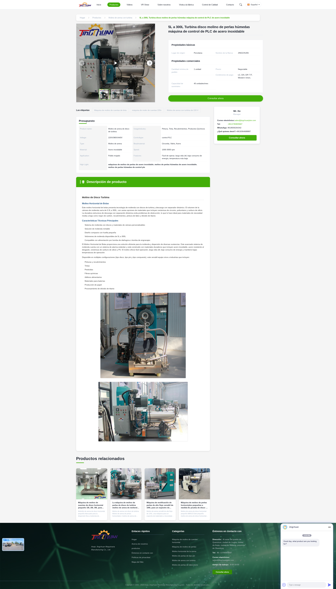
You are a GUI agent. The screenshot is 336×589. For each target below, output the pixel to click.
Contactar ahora (92, 516)
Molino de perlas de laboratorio (185, 565)
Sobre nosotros (164, 5)
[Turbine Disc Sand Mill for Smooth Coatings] (115, 63)
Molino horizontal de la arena (184, 551)
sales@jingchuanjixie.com (245, 120)
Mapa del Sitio (137, 562)
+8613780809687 (235, 124)
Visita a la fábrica (186, 5)
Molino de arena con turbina (183, 560)
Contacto (230, 5)
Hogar (134, 539)
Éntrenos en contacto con (142, 553)
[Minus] (329, 527)
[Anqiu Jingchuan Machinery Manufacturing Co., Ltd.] (85, 4)
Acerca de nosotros (140, 544)
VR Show (145, 5)
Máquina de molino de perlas (184, 547)
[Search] (240, 4)
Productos (113, 5)
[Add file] (284, 585)
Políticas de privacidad (141, 557)
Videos (130, 5)
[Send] (329, 585)
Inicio (99, 5)
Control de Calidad (210, 5)
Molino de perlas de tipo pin (183, 556)
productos (136, 548)
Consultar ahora (237, 138)
